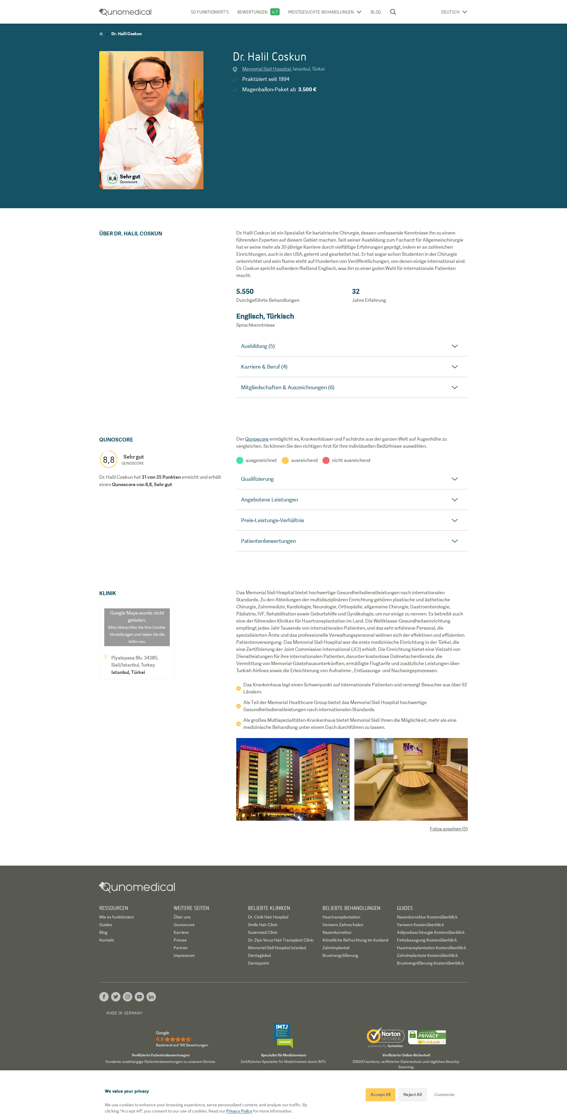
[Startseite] (101, 34)
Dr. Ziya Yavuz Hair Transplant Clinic (281, 940)
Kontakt (106, 940)
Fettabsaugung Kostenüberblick (427, 940)
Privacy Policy (239, 1111)
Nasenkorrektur (337, 932)
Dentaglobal (259, 955)
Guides (105, 924)
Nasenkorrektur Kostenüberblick (427, 917)
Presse (180, 940)
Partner (181, 947)
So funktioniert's (210, 12)
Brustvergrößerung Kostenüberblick (430, 963)
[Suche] (393, 12)
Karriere (181, 932)
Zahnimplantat (336, 947)
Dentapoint (258, 963)
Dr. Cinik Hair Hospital (268, 917)
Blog (376, 12)
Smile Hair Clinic (263, 924)
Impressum (184, 955)
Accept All (380, 1094)
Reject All (412, 1094)
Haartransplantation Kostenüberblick (431, 947)
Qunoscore (257, 439)
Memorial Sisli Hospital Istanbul (277, 947)
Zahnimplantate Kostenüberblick (427, 955)
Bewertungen (252, 12)
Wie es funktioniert (116, 917)
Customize (444, 1094)
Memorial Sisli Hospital (266, 69)
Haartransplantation (341, 917)
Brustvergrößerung (340, 955)
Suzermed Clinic (263, 932)
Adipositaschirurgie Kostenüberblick (431, 932)
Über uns (182, 917)
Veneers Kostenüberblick (420, 924)
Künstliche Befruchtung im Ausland (355, 940)
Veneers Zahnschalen (342, 924)
